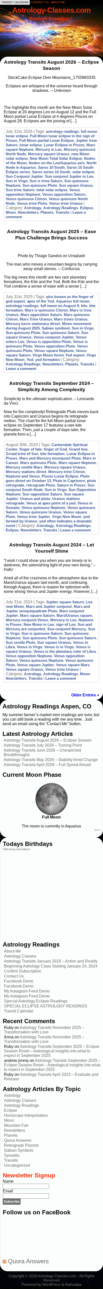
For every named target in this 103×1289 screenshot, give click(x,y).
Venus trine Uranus (65, 203)
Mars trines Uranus (71, 319)
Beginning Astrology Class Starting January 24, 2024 (51, 966)
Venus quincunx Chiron (26, 199)
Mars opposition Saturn (41, 315)
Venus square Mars (73, 665)
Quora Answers (17, 1140)
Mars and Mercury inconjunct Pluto (50, 458)
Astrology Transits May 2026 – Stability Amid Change (51, 760)
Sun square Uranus (76, 185)
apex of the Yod (40, 301)
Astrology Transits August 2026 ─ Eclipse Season (48, 740)
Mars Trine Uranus (36, 319)
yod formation (47, 359)
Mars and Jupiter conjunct (49, 606)
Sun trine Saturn (20, 190)
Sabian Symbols (18, 1150)
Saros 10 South (51, 167)
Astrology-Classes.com (51, 10)
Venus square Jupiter (35, 665)
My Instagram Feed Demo (27, 991)
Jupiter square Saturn (65, 602)
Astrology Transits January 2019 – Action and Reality (51, 961)
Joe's (97, 829)
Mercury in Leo (49, 149)
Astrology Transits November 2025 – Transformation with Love (44, 1029)
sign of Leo (66, 624)
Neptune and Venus (23, 476)
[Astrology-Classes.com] (51, 32)
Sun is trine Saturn (46, 181)
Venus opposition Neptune (29, 656)
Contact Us (14, 976)
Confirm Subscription (22, 971)
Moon (11, 212)
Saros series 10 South (51, 172)
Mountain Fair (16, 1125)
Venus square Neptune (54, 350)
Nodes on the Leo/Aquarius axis (56, 163)
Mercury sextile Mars (24, 467)
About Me (12, 951)
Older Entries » (85, 695)
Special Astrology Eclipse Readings (36, 1001)
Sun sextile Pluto (20, 642)
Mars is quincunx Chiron (46, 310)
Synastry (12, 1155)
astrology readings (62, 131)
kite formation (52, 454)
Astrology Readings (60, 208)
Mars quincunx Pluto (38, 463)
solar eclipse (83, 172)
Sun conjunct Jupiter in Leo (69, 176)
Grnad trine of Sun (22, 454)
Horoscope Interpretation (26, 1115)
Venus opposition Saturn (64, 194)
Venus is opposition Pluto (48, 341)
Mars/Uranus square (74, 615)
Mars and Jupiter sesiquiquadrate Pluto (48, 608)
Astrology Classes (20, 956)
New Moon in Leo (39, 624)
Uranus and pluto (35, 498)
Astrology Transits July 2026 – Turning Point (43, 745)
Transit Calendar (19, 1011)
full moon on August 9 (59, 306)
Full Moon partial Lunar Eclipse (46, 140)
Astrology (32, 208)
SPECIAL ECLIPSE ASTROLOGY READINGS (45, 1006)
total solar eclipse (51, 190)
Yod (29, 359)
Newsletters (28, 212)
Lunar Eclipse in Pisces (64, 145)
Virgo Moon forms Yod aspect (58, 355)
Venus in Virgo (29, 647)
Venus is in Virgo (59, 647)
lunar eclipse (31, 145)
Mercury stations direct (26, 472)
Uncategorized (17, 1165)
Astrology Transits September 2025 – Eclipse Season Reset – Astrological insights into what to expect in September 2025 (52, 1051)
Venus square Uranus (24, 669)
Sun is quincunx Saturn (42, 633)
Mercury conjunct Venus (27, 620)
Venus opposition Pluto (54, 346)
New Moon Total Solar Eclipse (56, 158)
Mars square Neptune (77, 463)
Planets (47, 212)
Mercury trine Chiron (66, 472)
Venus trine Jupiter (33, 516)
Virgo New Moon (66, 516)
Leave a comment (21, 368)
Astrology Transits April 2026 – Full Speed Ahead (47, 765)
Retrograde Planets (21, 1145)
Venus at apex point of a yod (51, 503)
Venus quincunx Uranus (40, 512)
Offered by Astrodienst (16, 849)
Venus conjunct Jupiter (54, 337)
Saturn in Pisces (71, 485)
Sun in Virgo (17, 181)
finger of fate (31, 449)
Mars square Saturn (37, 615)
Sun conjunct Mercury (66, 629)
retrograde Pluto (40, 485)
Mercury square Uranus (48, 154)
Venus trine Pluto (32, 203)
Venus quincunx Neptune (43, 507)
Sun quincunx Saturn (60, 332)
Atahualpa (73, 1284)
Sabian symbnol (56, 328)
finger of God (55, 449)
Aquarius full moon (73, 301)
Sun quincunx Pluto (39, 185)
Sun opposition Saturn (42, 494)
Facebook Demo (19, 981)
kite (84, 306)
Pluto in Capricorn (69, 481)
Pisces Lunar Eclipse (60, 476)
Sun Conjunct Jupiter (24, 176)
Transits (63, 212)
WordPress (51, 1284)
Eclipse (86, 208)
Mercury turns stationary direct (33, 324)
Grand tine (78, 449)
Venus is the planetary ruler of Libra (65, 651)
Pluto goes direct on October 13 (48, 478)
